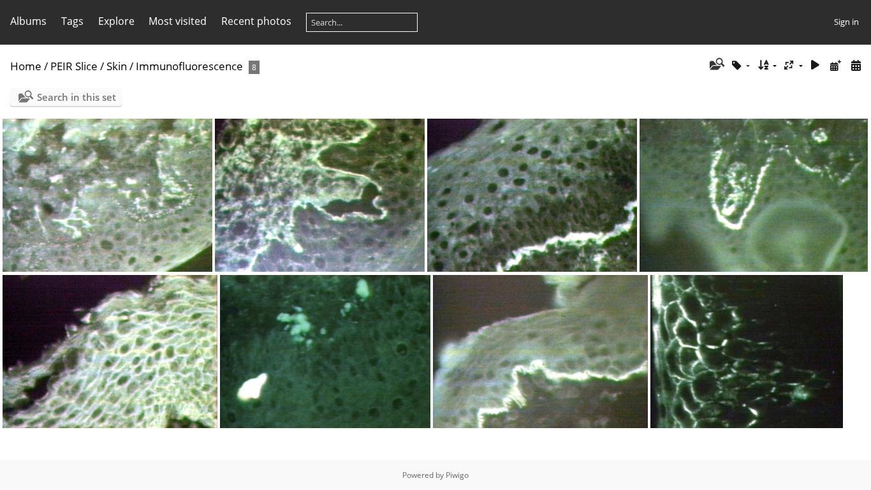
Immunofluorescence (189, 66)
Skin (116, 66)
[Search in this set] (715, 65)
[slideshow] (815, 65)
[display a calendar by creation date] (855, 65)
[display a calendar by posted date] (835, 65)
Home (25, 66)
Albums (28, 21)
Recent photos (256, 21)
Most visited (178, 21)
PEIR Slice (74, 66)
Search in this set (76, 97)
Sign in (846, 21)
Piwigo (457, 475)
